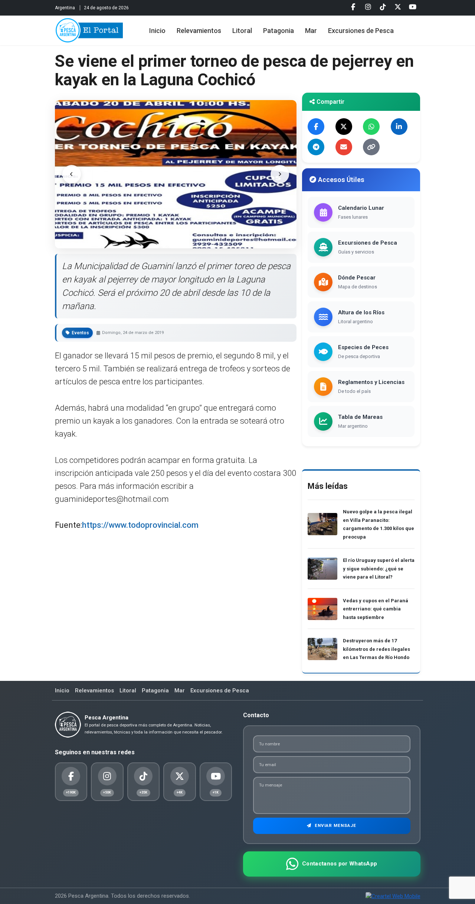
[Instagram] (368, 7)
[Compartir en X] (343, 126)
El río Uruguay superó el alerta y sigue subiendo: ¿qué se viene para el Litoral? (379, 568)
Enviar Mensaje (334, 825)
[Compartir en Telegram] (316, 147)
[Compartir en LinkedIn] (399, 126)
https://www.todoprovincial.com (140, 525)
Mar (311, 30)
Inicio (157, 30)
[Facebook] (353, 7)
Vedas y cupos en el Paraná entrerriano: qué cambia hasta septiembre (375, 609)
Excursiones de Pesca (361, 30)
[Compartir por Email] (343, 147)
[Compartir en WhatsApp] (371, 126)
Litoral (242, 30)
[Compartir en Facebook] (316, 126)
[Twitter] (398, 7)
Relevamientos (199, 30)
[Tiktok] (383, 7)
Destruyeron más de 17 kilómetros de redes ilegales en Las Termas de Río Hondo (376, 649)
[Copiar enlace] (371, 147)
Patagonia (278, 30)
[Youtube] (413, 7)
